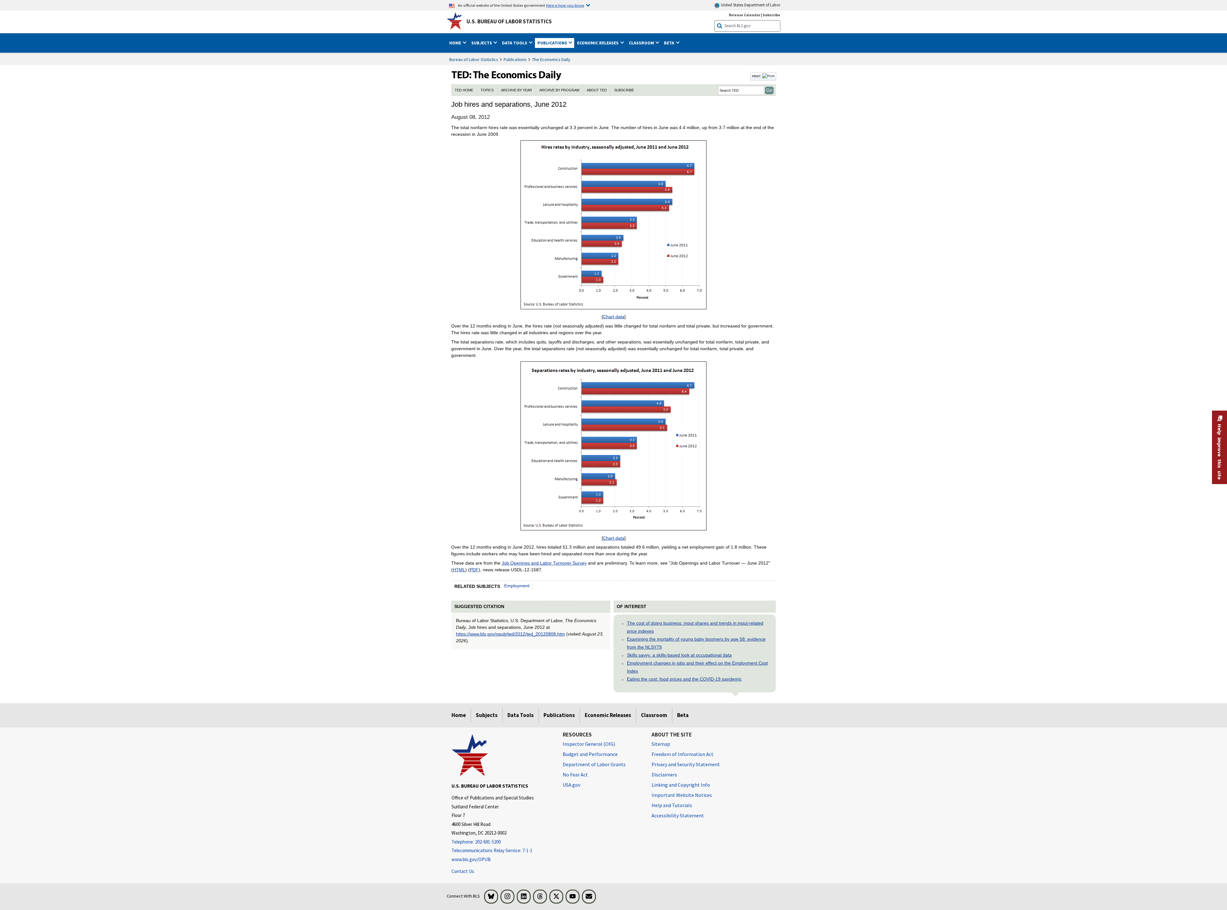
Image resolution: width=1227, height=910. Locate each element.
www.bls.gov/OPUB (471, 859)
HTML (459, 569)
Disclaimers (664, 774)
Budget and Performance (590, 754)
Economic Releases (608, 715)
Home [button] (455, 43)
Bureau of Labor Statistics (473, 59)
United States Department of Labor (750, 5)
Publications (515, 59)
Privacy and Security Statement (686, 764)
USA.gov (571, 785)
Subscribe (771, 14)
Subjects (487, 715)
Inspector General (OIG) (589, 744)
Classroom (654, 715)
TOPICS (487, 90)
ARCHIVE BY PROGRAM (559, 90)
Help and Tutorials (672, 805)
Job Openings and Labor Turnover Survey (544, 563)
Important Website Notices (682, 795)
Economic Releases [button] (598, 43)
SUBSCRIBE (624, 90)
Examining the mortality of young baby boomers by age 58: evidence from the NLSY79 (696, 643)
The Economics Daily (551, 59)
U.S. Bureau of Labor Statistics (509, 21)
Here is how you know (565, 5)
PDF (474, 569)
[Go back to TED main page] (600, 76)
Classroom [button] (642, 43)
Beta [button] (669, 43)
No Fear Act (575, 774)
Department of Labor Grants (594, 764)
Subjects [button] (482, 43)
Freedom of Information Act (683, 754)
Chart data (613, 316)
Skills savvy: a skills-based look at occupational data (679, 655)
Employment (516, 585)
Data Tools (520, 715)
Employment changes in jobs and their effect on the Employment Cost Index (697, 667)
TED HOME (464, 90)
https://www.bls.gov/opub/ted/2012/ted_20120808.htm (510, 633)
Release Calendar (744, 14)
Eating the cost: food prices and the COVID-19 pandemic (684, 679)
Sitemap (661, 744)
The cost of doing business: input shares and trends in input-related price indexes (695, 627)
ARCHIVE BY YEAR (516, 90)
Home (458, 715)
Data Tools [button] (515, 43)
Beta (683, 715)
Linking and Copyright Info (681, 785)
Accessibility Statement (678, 815)
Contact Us (462, 871)
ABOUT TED (597, 90)
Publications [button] (552, 43)
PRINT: (757, 76)
